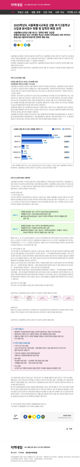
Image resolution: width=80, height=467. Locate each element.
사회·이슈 (59, 12)
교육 (13, 12)
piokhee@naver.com (64, 418)
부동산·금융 (23, 12)
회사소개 (13, 452)
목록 (70, 429)
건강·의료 (47, 12)
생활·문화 (35, 12)
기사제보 (21, 452)
